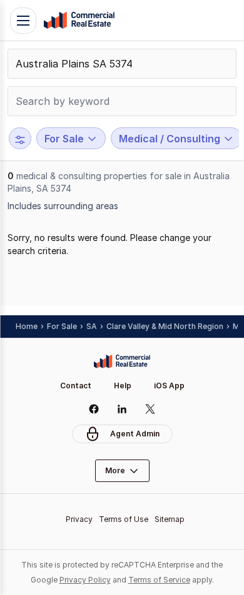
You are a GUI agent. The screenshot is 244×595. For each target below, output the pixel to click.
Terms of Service (159, 579)
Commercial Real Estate (78, 20)
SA (91, 326)
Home (27, 326)
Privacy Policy (85, 579)
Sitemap (170, 519)
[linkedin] (122, 409)
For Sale (62, 326)
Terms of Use (123, 519)
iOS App (169, 385)
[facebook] (94, 409)
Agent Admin (135, 433)
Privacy (79, 519)
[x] (150, 409)
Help (122, 385)
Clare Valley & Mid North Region (164, 326)
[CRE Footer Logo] (122, 361)
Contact (75, 385)
